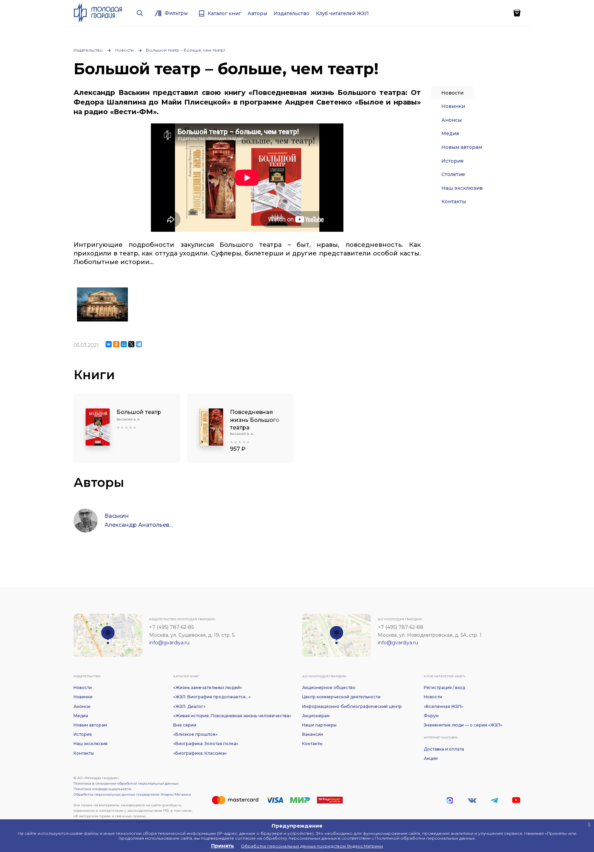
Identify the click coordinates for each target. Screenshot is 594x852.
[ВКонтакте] (109, 344)
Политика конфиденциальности (102, 789)
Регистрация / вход (444, 687)
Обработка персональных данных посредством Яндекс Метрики (132, 794)
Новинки (453, 106)
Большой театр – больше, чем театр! (185, 50)
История (452, 161)
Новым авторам (461, 147)
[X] (131, 344)
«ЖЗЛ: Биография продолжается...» (212, 696)
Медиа (450, 133)
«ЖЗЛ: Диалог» (189, 706)
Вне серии (184, 725)
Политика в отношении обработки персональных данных (126, 783)
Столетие (453, 174)
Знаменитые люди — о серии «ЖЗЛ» (463, 725)
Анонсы (451, 120)
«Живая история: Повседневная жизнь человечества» (232, 715)
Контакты (453, 201)
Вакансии (312, 734)
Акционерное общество (328, 687)
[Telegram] (139, 344)
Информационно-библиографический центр (352, 706)
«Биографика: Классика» (200, 753)
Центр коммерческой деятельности (341, 696)
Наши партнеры (319, 725)
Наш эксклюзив (462, 188)
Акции (431, 758)
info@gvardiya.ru (169, 643)
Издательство (88, 50)
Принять (222, 846)
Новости (124, 50)
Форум (431, 715)
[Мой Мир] (124, 344)
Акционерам (316, 715)
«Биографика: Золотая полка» (205, 743)
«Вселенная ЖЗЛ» (443, 706)
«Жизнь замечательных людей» (207, 687)
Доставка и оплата (444, 749)
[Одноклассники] (116, 344)
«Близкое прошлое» (195, 734)
